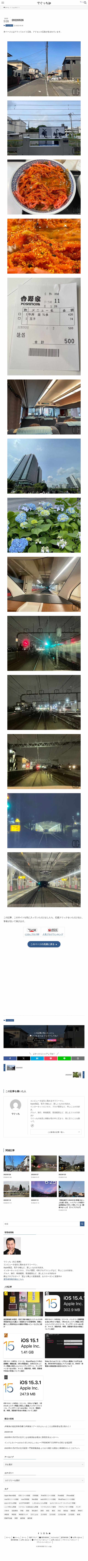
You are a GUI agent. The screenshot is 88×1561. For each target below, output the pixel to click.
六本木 (6, 1510)
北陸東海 (15, 1510)
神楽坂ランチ (23, 1514)
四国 (27, 1510)
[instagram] (44, 1533)
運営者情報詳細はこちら (14, 1279)
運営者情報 (45, 1537)
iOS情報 (35, 1495)
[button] (10, 1058)
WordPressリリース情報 (66, 1499)
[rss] (47, 1533)
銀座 (78, 1514)
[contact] (49, 1533)
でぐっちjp (44, 2)
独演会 (65, 1510)
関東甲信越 (8, 1518)
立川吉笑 (44, 1514)
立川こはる (34, 1514)
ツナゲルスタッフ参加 (48, 1507)
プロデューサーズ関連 (65, 1507)
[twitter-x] (41, 1533)
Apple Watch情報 (10, 1495)
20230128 (8, 1431)
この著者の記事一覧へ (56, 1132)
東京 (47, 1510)
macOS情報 (25, 1499)
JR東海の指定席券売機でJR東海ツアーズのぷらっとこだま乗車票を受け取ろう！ (37, 1426)
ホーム (8, 1537)
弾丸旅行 (35, 1510)
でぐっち (15, 1113)
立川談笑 (71, 1514)
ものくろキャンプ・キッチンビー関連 (62, 1503)
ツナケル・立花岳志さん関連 (28, 1507)
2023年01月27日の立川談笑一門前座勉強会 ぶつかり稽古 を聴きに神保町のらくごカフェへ (42, 1448)
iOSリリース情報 (24, 1495)
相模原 (73, 1510)
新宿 (42, 1510)
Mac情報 (35, 1499)
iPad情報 (61, 1495)
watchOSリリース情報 (48, 1499)
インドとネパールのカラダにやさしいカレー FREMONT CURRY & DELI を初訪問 (38, 1442)
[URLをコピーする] (77, 1058)
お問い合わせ (77, 1537)
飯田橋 (22, 1518)
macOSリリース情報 (11, 1499)
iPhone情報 (70, 1495)
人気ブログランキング (53, 934)
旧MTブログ (33, 1537)
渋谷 (59, 1510)
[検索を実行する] (82, 1223)
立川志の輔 (62, 1514)
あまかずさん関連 (10, 1503)
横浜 (53, 1510)
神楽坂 (6, 1514)
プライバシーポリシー (41, 1540)
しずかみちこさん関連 (39, 1503)
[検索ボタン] (85, 2)
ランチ (78, 1507)
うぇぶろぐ (9, 25)
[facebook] (38, 1533)
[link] (32, 1125)
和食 (21, 1510)
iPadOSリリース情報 (48, 1495)
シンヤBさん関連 (10, 1507)
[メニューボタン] (3, 2)
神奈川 (80, 1510)
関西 (16, 1518)
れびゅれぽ (55, 1537)
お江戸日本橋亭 (24, 1503)
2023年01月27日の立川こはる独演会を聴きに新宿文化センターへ (31, 1437)
